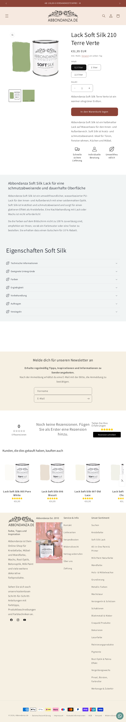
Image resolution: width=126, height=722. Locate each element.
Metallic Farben (99, 586)
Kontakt (68, 525)
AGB (90, 715)
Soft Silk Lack (98, 539)
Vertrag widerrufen (73, 553)
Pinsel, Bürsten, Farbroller (99, 679)
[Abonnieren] (88, 398)
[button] (6, 16)
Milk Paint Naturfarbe (102, 557)
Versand (85, 55)
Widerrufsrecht (71, 546)
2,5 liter (79, 74)
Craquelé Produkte (100, 622)
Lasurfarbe (96, 637)
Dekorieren (97, 630)
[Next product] (122, 480)
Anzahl (74, 81)
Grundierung (97, 579)
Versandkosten (71, 539)
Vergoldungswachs (100, 670)
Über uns (68, 561)
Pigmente (96, 651)
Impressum (58, 715)
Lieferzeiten (70, 532)
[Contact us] (120, 716)
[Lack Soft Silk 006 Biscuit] (52, 473)
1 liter (94, 67)
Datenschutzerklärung (41, 715)
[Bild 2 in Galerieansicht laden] (29, 96)
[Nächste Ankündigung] (119, 3)
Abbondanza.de (22, 715)
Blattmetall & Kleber (101, 615)
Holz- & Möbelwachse (102, 572)
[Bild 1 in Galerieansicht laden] (15, 96)
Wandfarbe (96, 565)
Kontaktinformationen (76, 715)
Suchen (95, 525)
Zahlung (68, 568)
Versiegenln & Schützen (103, 601)
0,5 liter (79, 67)
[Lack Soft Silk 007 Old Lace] (87, 473)
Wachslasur (97, 594)
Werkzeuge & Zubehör (102, 688)
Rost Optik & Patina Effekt (101, 661)
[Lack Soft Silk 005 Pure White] (17, 473)
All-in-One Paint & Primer (100, 548)
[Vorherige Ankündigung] (6, 3)
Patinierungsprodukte (102, 644)
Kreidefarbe (97, 532)
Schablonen (97, 608)
